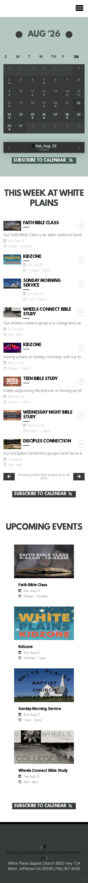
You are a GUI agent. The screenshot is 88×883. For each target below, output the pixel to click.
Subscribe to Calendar (40, 160)
